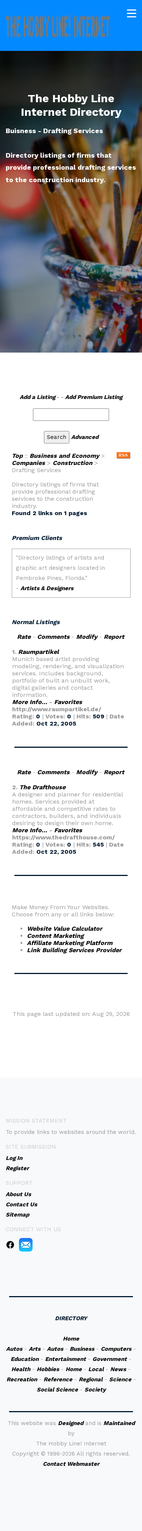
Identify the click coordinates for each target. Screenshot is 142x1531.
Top (17, 455)
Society (95, 1389)
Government (109, 1359)
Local (96, 1369)
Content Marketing (55, 935)
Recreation (21, 1379)
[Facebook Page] (10, 1244)
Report (114, 636)
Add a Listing (37, 397)
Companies (28, 462)
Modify (86, 636)
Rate (24, 636)
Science (120, 1379)
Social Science (57, 1389)
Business (82, 1348)
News (118, 1369)
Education (25, 1359)
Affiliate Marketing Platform (69, 943)
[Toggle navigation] (131, 13)
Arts (35, 1348)
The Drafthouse (42, 787)
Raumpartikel (38, 651)
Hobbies (48, 1369)
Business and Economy (64, 455)
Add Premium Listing (93, 397)
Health (20, 1369)
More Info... (29, 702)
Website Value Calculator (64, 928)
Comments (53, 636)
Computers (116, 1348)
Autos (14, 1348)
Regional (91, 1379)
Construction (72, 462)
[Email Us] (26, 1244)
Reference (58, 1379)
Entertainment (65, 1359)
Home (71, 1338)
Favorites (68, 702)
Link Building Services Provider (74, 950)
